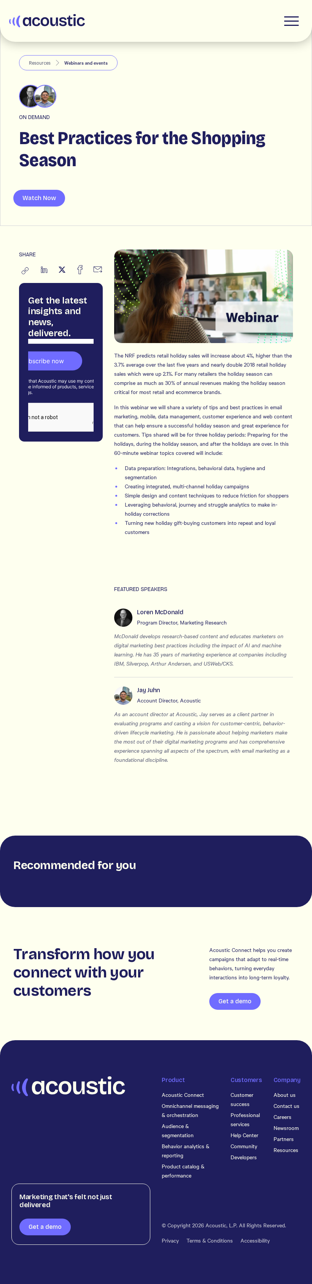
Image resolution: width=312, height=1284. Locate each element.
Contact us (286, 1105)
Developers (244, 1157)
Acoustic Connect (183, 1094)
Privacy (170, 1240)
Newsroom (286, 1127)
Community (244, 1146)
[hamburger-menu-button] (291, 21)
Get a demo (235, 1001)
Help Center (244, 1135)
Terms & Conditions (209, 1240)
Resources (286, 1150)
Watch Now (39, 198)
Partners (284, 1139)
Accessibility (255, 1240)
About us (285, 1094)
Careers (282, 1116)
